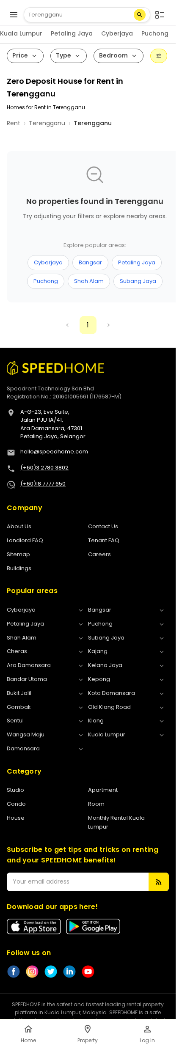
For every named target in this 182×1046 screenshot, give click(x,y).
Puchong (154, 33)
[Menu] (13, 14)
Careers (99, 554)
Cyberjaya (117, 33)
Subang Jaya (138, 281)
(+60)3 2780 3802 (44, 468)
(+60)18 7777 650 (43, 484)
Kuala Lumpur (21, 33)
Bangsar (90, 262)
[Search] (140, 15)
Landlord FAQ (25, 540)
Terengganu (47, 123)
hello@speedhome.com (54, 452)
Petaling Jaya (72, 33)
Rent (13, 123)
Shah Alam (89, 281)
